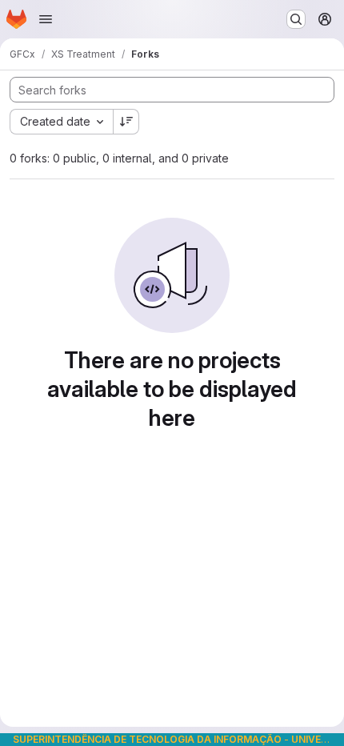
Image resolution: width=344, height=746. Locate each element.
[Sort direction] (126, 121)
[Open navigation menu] (45, 19)
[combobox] (61, 121)
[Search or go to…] (296, 19)
